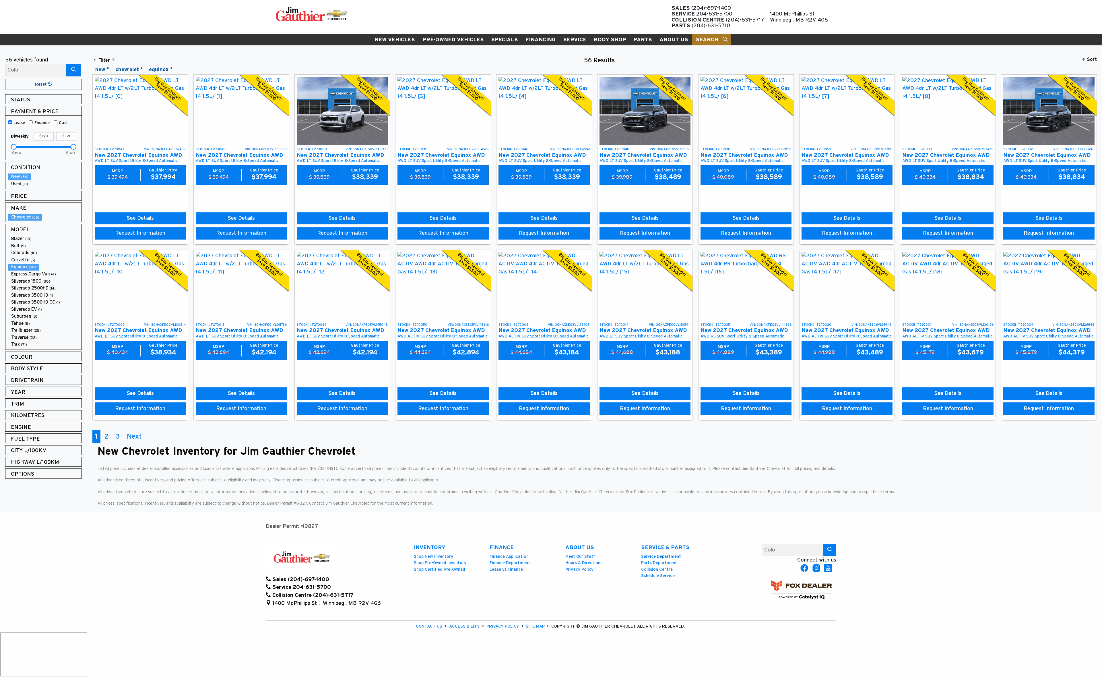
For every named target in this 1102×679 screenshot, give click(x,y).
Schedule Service (658, 576)
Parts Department (659, 563)
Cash (64, 123)
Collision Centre (657, 569)
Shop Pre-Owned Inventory (440, 563)
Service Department (661, 556)
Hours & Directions (583, 563)
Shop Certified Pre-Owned (439, 569)
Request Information (140, 233)
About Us (579, 547)
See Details (140, 218)
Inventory (429, 547)
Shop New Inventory (433, 556)
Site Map (536, 626)
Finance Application (509, 556)
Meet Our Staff (580, 556)
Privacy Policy (579, 569)
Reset (41, 84)
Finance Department (510, 563)
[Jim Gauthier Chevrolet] (311, 14)
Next (134, 436)
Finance (42, 123)
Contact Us (429, 626)
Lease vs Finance (506, 569)
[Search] (73, 70)
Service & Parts (665, 547)
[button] (395, 39)
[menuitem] (45, 176)
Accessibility (465, 626)
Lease (19, 123)
